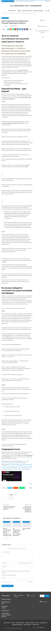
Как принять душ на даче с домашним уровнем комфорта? (9, 508)
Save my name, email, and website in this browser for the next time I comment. (16, 571)
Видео (19, 10)
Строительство (12, 10)
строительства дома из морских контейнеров (20, 469)
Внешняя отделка (26, 10)
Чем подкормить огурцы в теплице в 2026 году (6, 615)
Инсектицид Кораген (6, 599)
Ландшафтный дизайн (17, 624)
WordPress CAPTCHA (30, 581)
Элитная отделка (27, 624)
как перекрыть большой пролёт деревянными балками (20, 464)
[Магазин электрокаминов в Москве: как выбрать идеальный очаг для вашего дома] (7, 524)
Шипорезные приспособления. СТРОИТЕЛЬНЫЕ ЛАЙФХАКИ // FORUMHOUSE (27, 509)
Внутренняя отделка (38, 10)
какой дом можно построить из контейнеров (11, 465)
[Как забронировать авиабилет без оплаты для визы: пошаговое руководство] (17, 524)
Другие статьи (6, 521)
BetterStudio (41, 627)
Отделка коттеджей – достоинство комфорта (24, 1)
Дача (37, 622)
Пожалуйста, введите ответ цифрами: (9, 574)
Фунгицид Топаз (5, 610)
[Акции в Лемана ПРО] (27, 524)
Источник (30, 483)
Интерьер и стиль (43, 622)
